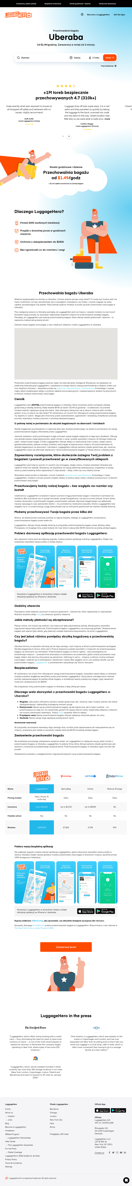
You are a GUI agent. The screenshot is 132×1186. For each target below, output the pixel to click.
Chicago (53, 1112)
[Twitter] (113, 1152)
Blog (7, 1123)
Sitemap (8, 1166)
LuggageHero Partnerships (19, 1137)
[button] (126, 1180)
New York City (56, 1119)
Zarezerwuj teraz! (66, 947)
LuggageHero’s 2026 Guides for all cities (22, 1155)
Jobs (10, 1119)
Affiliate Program (12, 1134)
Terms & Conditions (13, 1163)
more (107, 118)
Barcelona (54, 1109)
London (53, 1116)
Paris (52, 1123)
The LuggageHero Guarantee (20, 1145)
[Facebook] (109, 1152)
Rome (52, 1127)
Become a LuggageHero (98, 14)
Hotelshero (10, 1130)
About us (9, 1112)
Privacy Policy (11, 1159)
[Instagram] (117, 1152)
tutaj (39, 614)
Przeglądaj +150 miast (59, 1134)
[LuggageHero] (18, 17)
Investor (11, 1116)
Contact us (99, 1152)
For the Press (10, 1148)
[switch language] (82, 14)
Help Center (10, 1141)
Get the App (119, 14)
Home (7, 1109)
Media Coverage (15, 1152)
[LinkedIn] (124, 1152)
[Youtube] (121, 1152)
